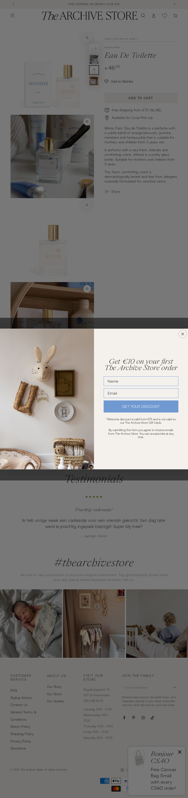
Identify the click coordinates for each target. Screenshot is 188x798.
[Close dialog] (183, 334)
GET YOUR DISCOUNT (141, 406)
